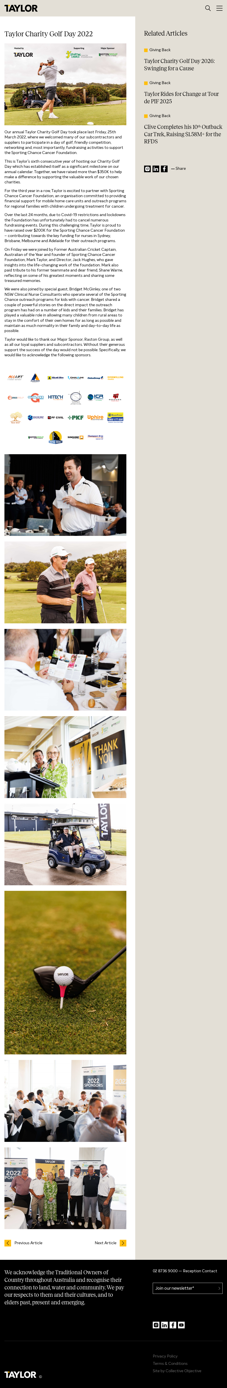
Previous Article (28, 1243)
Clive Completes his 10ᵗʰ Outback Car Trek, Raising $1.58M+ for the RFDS (183, 134)
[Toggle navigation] (219, 8)
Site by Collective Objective (177, 1371)
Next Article (105, 1243)
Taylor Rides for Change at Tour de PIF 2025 (181, 98)
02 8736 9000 (165, 1271)
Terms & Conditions (170, 1364)
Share (181, 169)
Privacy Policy (165, 1356)
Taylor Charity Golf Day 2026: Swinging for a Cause (179, 65)
